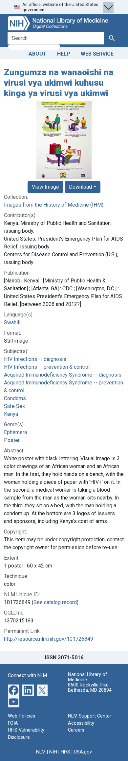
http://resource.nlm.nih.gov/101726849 (48, 639)
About (38, 54)
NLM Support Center (89, 716)
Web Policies (21, 716)
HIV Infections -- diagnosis (35, 359)
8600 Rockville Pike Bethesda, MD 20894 (90, 687)
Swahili (12, 322)
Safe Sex (14, 406)
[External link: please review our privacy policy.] (13, 690)
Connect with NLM (27, 675)
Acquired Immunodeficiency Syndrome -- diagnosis (62, 375)
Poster (12, 440)
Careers (76, 730)
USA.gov (83, 752)
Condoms (15, 398)
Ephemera (15, 432)
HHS (65, 752)
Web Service (97, 54)
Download (80, 187)
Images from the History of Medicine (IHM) (53, 205)
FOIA (13, 723)
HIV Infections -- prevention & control (47, 367)
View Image (45, 187)
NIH (53, 752)
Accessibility (81, 723)
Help (63, 54)
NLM (41, 752)
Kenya (11, 414)
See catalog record (55, 602)
